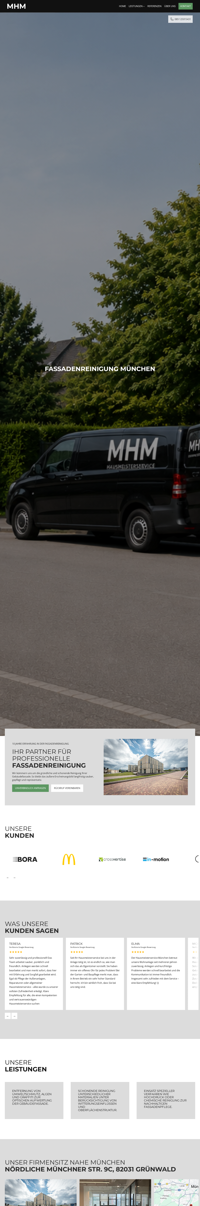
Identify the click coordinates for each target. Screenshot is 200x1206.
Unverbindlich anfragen (30, 788)
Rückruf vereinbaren (67, 788)
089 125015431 (183, 19)
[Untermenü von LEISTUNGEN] (144, 6)
